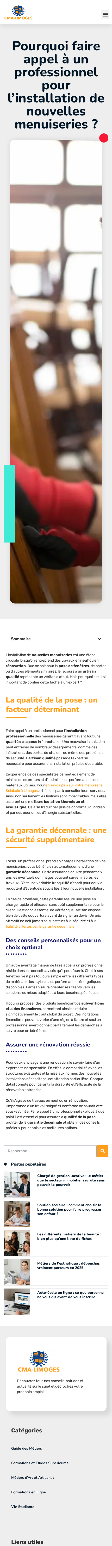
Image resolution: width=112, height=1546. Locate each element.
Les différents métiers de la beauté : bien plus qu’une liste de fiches (69, 1236)
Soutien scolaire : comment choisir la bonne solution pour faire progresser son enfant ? (69, 1209)
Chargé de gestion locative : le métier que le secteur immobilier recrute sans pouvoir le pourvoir (71, 1180)
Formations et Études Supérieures (40, 1463)
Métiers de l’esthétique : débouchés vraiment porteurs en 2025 (68, 1265)
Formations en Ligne (28, 1492)
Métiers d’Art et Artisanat (32, 1477)
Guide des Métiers (26, 1448)
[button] (105, 14)
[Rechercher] (102, 1151)
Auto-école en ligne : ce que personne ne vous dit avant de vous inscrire (70, 1294)
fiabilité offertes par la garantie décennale (40, 926)
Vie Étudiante (22, 1506)
